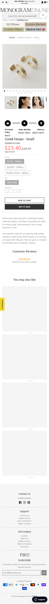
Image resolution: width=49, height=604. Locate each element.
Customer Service (24, 498)
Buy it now (24, 206)
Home (12, 37)
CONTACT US (24, 516)
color (7, 157)
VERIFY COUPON (24, 524)
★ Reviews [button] (2, 304)
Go (44, 573)
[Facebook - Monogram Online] (20, 502)
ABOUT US (25, 539)
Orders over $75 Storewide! (24, 2)
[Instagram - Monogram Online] (24, 502)
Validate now (22, 20)
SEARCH (25, 536)
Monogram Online (24, 596)
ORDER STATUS (24, 518)
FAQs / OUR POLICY (24, 521)
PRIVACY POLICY (24, 541)
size (6, 178)
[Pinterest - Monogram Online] (28, 502)
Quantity (8, 188)
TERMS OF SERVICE (24, 544)
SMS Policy (24, 547)
